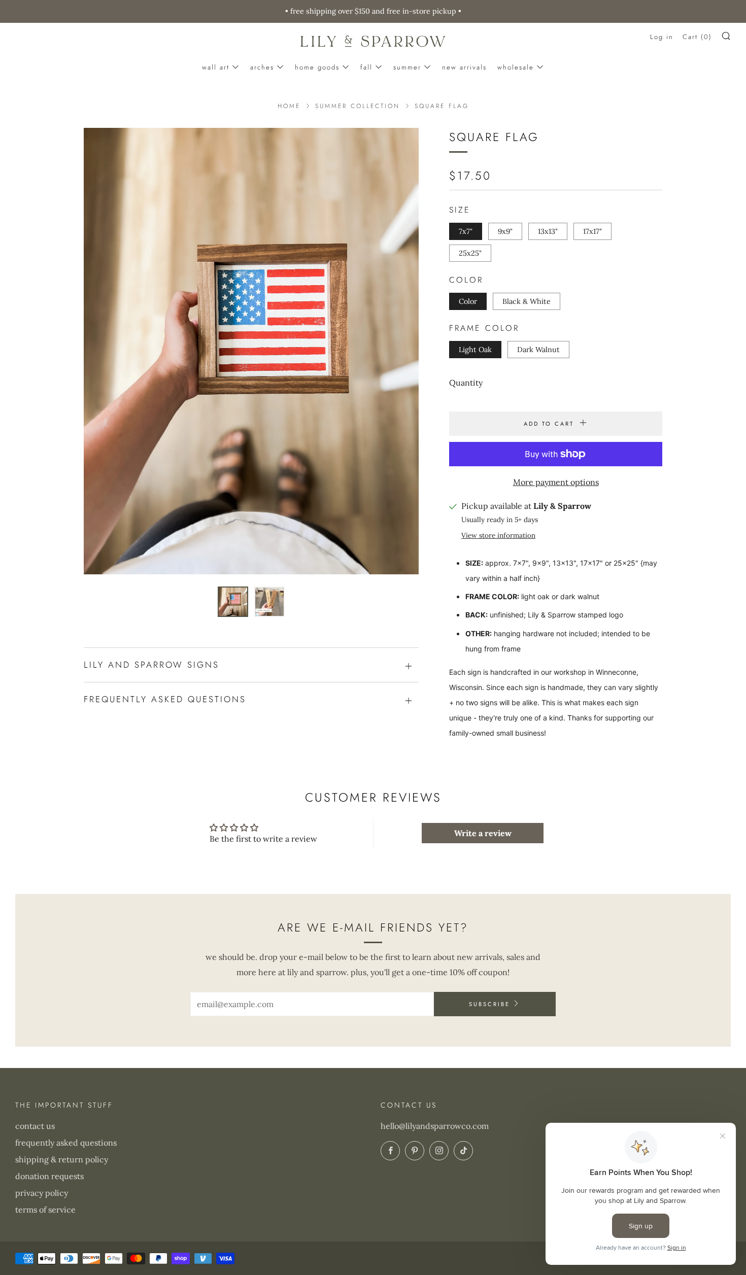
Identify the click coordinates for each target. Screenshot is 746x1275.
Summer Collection (357, 106)
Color (468, 301)
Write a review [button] (483, 833)
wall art (215, 67)
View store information (498, 535)
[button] (233, 602)
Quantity (466, 382)
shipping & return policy (61, 1159)
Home (289, 106)
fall (366, 67)
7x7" (465, 231)
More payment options (556, 482)
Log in (661, 37)
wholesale (515, 67)
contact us (35, 1126)
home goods (317, 67)
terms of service (45, 1209)
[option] (251, 351)
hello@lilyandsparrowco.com (435, 1126)
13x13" (548, 231)
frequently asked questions (66, 1143)
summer (407, 67)
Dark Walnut (538, 349)
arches (262, 67)
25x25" (470, 253)
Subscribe (489, 1004)
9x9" (505, 231)
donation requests (49, 1176)
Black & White (526, 301)
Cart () (697, 37)
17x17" (592, 231)
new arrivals (464, 67)
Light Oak (475, 349)
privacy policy (41, 1193)
